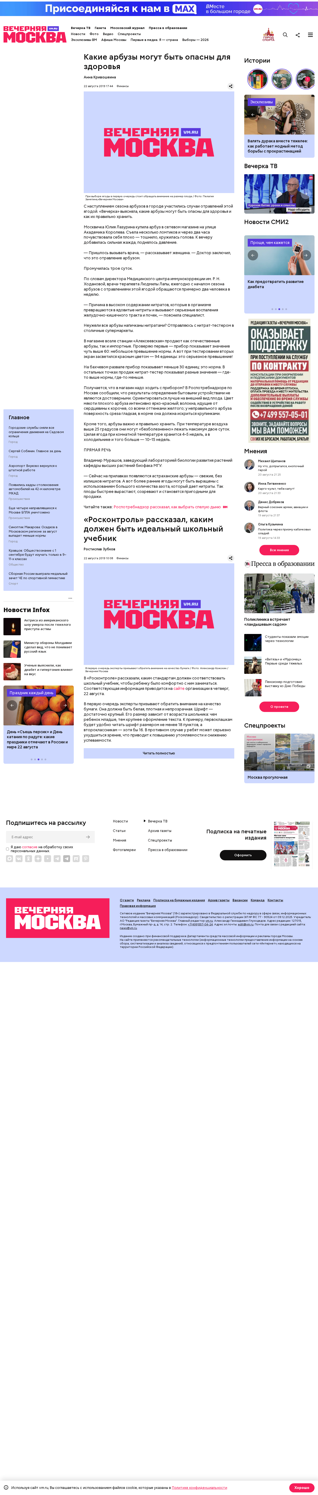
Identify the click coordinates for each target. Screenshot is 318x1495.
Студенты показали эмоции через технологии (286, 639)
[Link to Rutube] (76, 858)
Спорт (13, 583)
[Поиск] (285, 35)
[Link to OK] (28, 858)
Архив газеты (159, 831)
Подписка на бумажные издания (179, 900)
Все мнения (279, 550)
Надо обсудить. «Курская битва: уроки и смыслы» (279, 194)
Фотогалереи (124, 850)
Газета (100, 28)
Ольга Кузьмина (271, 524)
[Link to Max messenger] (9, 858)
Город (13, 442)
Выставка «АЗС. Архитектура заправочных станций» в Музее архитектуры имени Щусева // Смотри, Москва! (257, 79)
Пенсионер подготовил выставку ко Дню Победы (285, 684)
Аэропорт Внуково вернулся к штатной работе (33, 468)
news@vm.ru (128, 928)
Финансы (123, 86)
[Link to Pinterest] (85, 858)
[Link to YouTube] (47, 858)
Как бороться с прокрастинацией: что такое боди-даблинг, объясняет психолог (279, 115)
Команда (258, 900)
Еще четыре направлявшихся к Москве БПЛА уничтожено (33, 510)
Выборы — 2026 (195, 40)
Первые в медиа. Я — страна (154, 40)
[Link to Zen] (38, 858)
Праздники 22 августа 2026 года (38, 705)
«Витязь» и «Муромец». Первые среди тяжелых (283, 661)
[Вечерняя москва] (57, 918)
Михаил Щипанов (272, 461)
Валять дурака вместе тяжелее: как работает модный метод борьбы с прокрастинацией (278, 146)
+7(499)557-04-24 (200, 924)
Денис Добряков (271, 502)
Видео (108, 34)
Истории (257, 60)
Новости (78, 34)
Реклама (143, 900)
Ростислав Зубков (99, 549)
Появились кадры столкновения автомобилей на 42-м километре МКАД (35, 489)
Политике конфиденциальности (199, 1487)
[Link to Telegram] (57, 858)
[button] (12, 705)
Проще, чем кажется (269, 242)
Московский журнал (127, 28)
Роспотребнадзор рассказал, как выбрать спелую (167, 507)
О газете (127, 900)
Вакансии (240, 900)
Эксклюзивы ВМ (84, 40)
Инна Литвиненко (272, 483)
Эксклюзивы (261, 101)
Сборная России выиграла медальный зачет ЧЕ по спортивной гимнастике (38, 576)
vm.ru (209, 921)
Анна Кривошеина (100, 77)
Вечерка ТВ (80, 28)
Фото (94, 34)
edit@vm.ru (246, 924)
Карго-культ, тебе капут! (276, 489)
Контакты (275, 900)
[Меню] (310, 35)
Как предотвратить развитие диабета (279, 255)
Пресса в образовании (168, 28)
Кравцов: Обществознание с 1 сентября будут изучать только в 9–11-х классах (37, 554)
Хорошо (301, 1487)
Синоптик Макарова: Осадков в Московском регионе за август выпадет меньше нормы (33, 531)
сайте (179, 688)
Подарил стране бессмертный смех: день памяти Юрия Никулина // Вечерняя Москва (281, 79)
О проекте (279, 707)
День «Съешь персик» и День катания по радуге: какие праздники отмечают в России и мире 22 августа (37, 739)
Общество (16, 564)
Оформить (243, 855)
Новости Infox (26, 610)
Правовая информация (138, 905)
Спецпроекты (129, 34)
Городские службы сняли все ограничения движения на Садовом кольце (36, 432)
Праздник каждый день (31, 692)
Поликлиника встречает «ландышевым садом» (267, 622)
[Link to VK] (19, 858)
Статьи (119, 831)
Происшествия (19, 499)
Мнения (255, 451)
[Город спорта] (268, 35)
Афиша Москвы (113, 40)
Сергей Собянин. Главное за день (35, 451)
